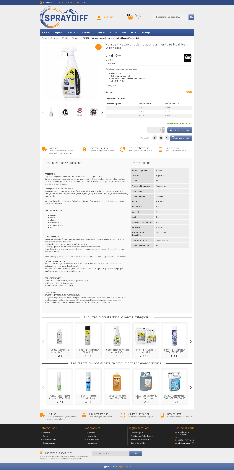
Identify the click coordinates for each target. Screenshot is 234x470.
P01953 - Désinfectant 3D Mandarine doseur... (146, 397)
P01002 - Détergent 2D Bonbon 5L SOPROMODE (174, 397)
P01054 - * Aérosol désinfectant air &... (88, 397)
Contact (83, 2)
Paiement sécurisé (49, 439)
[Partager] (154, 137)
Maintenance (88, 32)
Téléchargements (71, 163)
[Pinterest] (167, 137)
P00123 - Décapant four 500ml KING (88, 351)
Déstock (134, 32)
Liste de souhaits (181, 138)
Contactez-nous (49, 443)
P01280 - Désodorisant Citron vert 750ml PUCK (59, 397)
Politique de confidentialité (140, 439)
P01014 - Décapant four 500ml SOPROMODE (174, 351)
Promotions (91, 432)
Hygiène (58, 32)
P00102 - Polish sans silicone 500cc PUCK (117, 397)
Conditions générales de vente (142, 436)
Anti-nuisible (72, 32)
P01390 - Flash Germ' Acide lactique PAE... (117, 351)
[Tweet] (161, 137)
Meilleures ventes (93, 439)
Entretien (46, 32)
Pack (124, 32)
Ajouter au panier (182, 130)
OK (191, 16)
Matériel (114, 32)
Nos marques (92, 443)
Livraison (46, 432)
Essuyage (146, 32)
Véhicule (101, 32)
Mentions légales (137, 432)
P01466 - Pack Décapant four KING (145, 351)
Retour (45, 436)
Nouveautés (91, 436)
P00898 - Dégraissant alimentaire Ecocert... (59, 351)
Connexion (108, 16)
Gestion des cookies (138, 443)
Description (51, 163)
